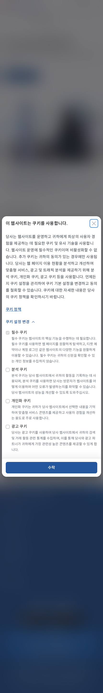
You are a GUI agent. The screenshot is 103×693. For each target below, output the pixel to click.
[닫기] (94, 223)
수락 (51, 467)
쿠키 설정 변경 (17, 322)
